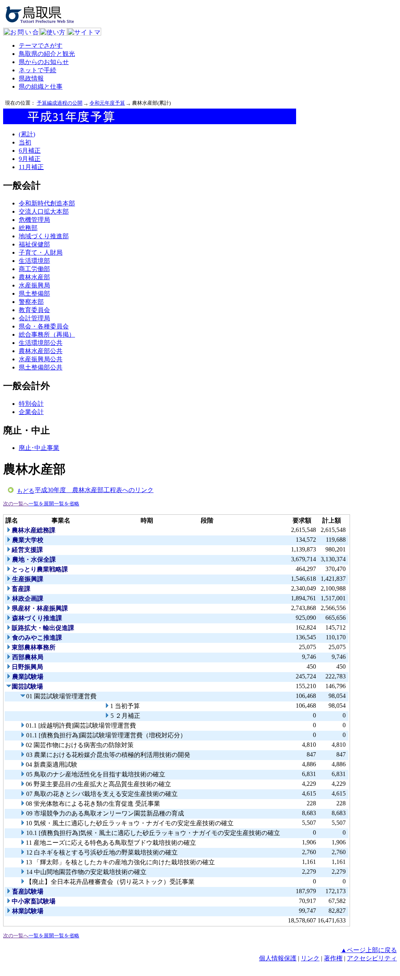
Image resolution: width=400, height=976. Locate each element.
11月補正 (31, 167)
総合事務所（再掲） (47, 334)
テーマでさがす (40, 45)
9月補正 (30, 158)
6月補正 (30, 150)
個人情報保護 (277, 958)
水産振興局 (34, 285)
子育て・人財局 (40, 252)
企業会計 (31, 412)
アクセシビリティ (372, 958)
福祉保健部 (34, 244)
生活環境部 (34, 260)
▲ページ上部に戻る (369, 950)
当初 (25, 142)
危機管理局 (34, 219)
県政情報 (31, 78)
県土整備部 (34, 293)
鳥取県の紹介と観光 (47, 53)
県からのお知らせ (44, 62)
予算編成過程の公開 (59, 103)
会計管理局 (34, 318)
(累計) (27, 134)
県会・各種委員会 (44, 326)
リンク (310, 958)
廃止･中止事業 (39, 447)
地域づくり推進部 (44, 236)
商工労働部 (34, 269)
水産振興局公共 (40, 359)
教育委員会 (34, 310)
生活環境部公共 (40, 342)
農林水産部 (34, 277)
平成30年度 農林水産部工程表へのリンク (94, 490)
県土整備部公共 (40, 367)
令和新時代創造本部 (47, 203)
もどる (25, 491)
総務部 (28, 228)
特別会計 (31, 403)
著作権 (333, 958)
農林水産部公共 (40, 351)
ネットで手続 (37, 70)
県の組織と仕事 (40, 86)
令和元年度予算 (107, 103)
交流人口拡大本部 (44, 211)
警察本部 (31, 301)
